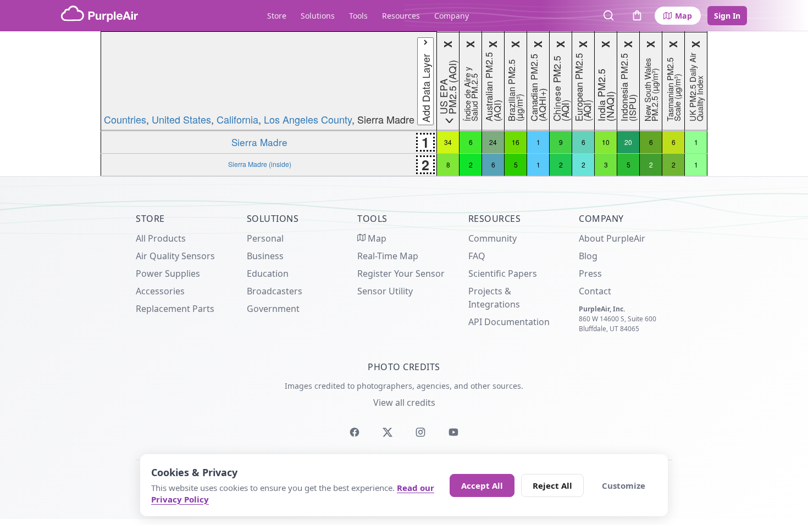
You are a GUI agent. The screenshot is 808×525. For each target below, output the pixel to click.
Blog (588, 256)
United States (181, 119)
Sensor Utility (385, 291)
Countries (125, 119)
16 (515, 142)
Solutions (318, 15)
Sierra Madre (259, 142)
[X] (387, 432)
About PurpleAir (612, 238)
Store (276, 15)
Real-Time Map (387, 256)
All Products (161, 238)
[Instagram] (420, 432)
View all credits (404, 402)
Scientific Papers (502, 273)
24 (493, 142)
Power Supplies (168, 273)
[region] (404, 103)
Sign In (727, 15)
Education (268, 273)
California (237, 119)
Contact (595, 291)
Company (451, 15)
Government (273, 309)
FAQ (476, 256)
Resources (401, 15)
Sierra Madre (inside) (259, 164)
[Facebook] (354, 432)
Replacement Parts (175, 309)
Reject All (552, 485)
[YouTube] (453, 432)
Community (492, 238)
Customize (623, 485)
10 (606, 142)
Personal (265, 238)
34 (448, 142)
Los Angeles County (308, 119)
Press (590, 273)
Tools (358, 15)
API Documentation (509, 322)
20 (628, 142)
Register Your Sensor (401, 273)
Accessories (160, 291)
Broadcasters (274, 291)
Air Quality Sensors (175, 256)
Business (265, 256)
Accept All (482, 485)
